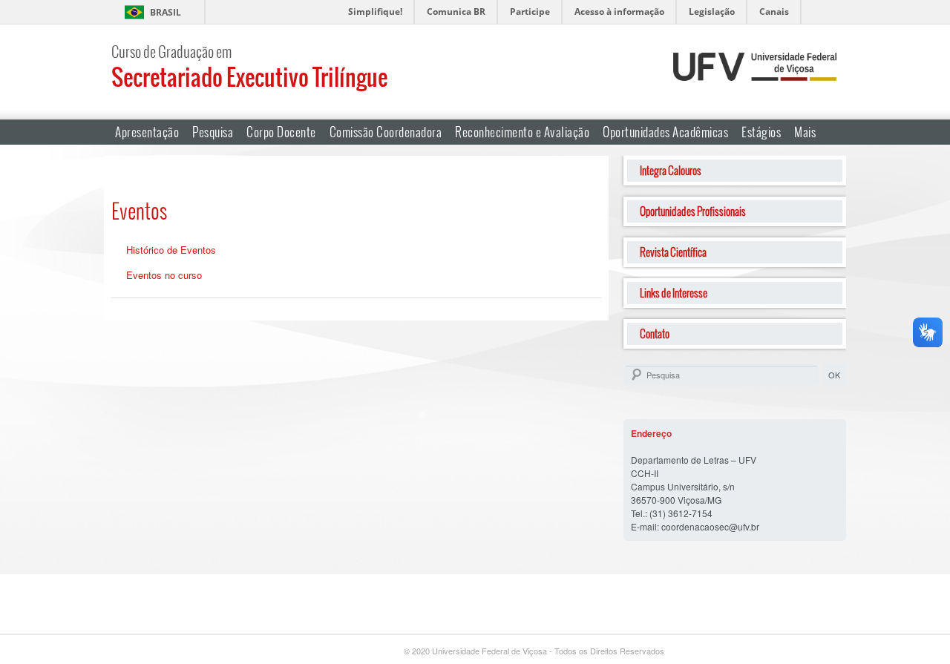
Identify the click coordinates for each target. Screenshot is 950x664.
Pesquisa (212, 131)
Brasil (165, 12)
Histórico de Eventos (171, 250)
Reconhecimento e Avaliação (522, 131)
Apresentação (147, 131)
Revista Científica (673, 252)
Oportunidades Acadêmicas (665, 131)
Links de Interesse (673, 293)
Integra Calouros (670, 170)
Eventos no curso (164, 275)
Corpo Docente (281, 131)
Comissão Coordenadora (386, 131)
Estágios (761, 131)
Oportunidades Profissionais (693, 211)
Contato (654, 333)
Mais (805, 131)
